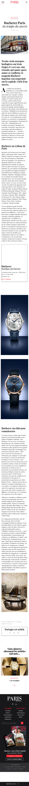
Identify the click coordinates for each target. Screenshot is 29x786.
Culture (8, 710)
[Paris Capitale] (14, 2)
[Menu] (2, 2)
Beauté (21, 710)
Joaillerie (20, 715)
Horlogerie (21, 713)
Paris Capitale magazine (9, 766)
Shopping (8, 717)
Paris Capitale (14, 764)
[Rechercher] (26, 2)
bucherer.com (5, 276)
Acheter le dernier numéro (14, 759)
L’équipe (23, 766)
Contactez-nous (10, 768)
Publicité (15, 768)
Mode (21, 717)
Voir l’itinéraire (6, 279)
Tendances (8, 719)
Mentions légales (18, 766)
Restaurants (8, 715)
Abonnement (20, 768)
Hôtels (8, 713)
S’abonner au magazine (14, 756)
